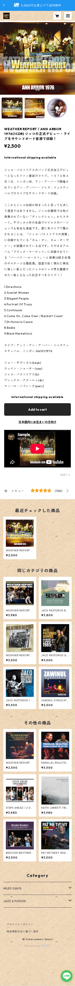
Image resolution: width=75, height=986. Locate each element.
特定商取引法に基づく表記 (23, 931)
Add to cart (37, 409)
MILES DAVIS (12, 888)
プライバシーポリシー (20, 924)
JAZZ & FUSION (14, 901)
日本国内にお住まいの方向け (37, 422)
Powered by (33, 945)
